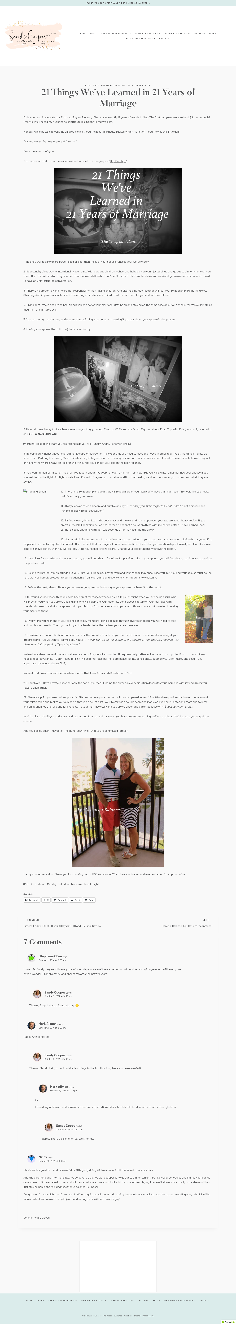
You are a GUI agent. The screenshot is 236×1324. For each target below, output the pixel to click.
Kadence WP (148, 1316)
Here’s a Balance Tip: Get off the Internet (187, 923)
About (93, 33)
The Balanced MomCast (63, 1300)
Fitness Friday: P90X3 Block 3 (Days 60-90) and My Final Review (62, 923)
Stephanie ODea (50, 956)
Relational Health (139, 85)
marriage (120, 85)
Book (96, 85)
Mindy (43, 1157)
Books (212, 33)
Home (83, 33)
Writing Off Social (123, 1300)
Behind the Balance (94, 1300)
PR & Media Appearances (140, 38)
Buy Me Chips (118, 161)
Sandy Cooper (54, 992)
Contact (164, 38)
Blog (88, 85)
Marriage (107, 85)
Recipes (144, 1300)
